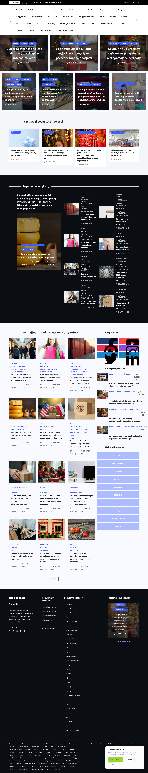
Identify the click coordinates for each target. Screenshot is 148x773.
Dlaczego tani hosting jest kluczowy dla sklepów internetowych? (24, 54)
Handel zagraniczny (76, 10)
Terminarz (21, 766)
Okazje (53, 766)
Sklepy (75, 758)
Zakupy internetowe (86, 17)
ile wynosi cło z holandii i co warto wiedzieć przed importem (38, 255)
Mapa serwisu (47, 620)
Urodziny (51, 24)
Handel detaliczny (47, 30)
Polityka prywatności (50, 615)
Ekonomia (57, 755)
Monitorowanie (67, 17)
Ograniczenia (50, 761)
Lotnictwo (121, 24)
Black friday (44, 766)
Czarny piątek (118, 518)
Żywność (67, 755)
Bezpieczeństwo (30, 763)
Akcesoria (118, 455)
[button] (118, 641)
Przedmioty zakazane (57, 763)
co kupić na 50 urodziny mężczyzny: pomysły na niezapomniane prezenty (124, 54)
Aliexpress (121, 10)
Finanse (124, 17)
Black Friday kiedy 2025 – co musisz (88, 302)
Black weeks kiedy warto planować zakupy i (88, 245)
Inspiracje (12, 755)
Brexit (118, 495)
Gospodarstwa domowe (47, 10)
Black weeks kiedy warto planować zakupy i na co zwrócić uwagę (50, 377)
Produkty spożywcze (67, 24)
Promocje (31, 30)
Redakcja (24, 264)
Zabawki (28, 24)
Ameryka (118, 471)
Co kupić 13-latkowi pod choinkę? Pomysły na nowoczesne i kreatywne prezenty (50, 500)
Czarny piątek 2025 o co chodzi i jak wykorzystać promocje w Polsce (21, 377)
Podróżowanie (106, 24)
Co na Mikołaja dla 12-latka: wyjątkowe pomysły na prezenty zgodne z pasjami (74, 54)
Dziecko (72, 766)
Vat (30, 755)
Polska (101, 17)
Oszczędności (28, 761)
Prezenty (112, 17)
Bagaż (94, 24)
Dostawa (91, 10)
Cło (56, 17)
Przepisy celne (54, 758)
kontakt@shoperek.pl (49, 628)
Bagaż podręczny (37, 769)
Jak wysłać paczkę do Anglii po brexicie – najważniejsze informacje (126, 437)
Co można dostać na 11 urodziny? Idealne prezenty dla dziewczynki (128, 96)
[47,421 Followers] (107, 348)
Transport (19, 30)
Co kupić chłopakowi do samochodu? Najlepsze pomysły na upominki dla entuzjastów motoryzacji (91, 95)
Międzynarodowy (106, 10)
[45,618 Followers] (107, 355)
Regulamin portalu (49, 611)
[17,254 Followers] (129, 355)
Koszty (57, 769)
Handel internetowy (66, 30)
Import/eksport (36, 17)
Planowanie (43, 763)
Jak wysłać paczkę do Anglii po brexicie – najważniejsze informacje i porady (19, 95)
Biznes (118, 487)
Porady (48, 755)
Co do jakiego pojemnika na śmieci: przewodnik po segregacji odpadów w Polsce (51, 557)
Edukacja (40, 24)
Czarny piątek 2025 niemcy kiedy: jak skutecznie (122, 276)
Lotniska (39, 761)
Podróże (83, 24)
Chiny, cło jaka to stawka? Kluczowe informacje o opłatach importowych (81, 380)
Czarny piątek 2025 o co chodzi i (88, 275)
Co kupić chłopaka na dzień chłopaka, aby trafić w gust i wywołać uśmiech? (22, 556)
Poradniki (19, 10)
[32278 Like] (107, 341)
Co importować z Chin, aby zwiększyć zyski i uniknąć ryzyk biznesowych (124, 153)
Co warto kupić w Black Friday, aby (123, 248)
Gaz (62, 10)
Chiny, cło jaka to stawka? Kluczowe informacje (88, 217)
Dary (118, 526)
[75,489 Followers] (129, 348)
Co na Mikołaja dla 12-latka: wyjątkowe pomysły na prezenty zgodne (125, 402)
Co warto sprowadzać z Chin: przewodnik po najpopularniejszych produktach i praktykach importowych (89, 155)
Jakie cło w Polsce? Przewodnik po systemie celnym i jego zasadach (80, 444)
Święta (11, 769)
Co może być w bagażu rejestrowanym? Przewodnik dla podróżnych (54, 95)
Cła (48, 17)
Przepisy (43, 758)
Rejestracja (38, 755)
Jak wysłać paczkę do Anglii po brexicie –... (46, 3)
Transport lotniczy (22, 769)
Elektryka (12, 766)
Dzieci (18, 24)
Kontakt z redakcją (49, 607)
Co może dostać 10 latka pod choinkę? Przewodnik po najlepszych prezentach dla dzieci (56, 154)
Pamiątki (11, 752)
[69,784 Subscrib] (129, 341)
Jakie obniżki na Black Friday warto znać (122, 222)
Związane (49, 752)
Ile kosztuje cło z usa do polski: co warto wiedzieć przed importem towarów (51, 435)
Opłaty (60, 761)
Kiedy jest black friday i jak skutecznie (122, 306)
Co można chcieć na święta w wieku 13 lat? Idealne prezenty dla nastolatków (23, 153)
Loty (10, 763)
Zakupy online (21, 17)
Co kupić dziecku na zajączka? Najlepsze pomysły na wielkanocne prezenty (80, 557)
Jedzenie (18, 763)
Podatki (30, 10)
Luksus (30, 752)
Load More (52, 579)
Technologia (32, 766)
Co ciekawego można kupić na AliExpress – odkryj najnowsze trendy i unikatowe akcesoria (81, 500)
